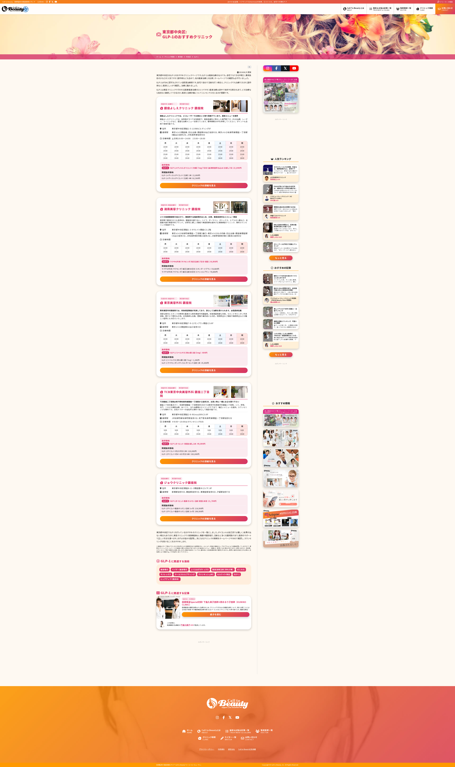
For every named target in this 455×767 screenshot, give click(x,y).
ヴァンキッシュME (206, 574)
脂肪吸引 (164, 569)
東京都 (180, 57)
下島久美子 (185, 624)
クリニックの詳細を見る (204, 185)
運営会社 (231, 749)
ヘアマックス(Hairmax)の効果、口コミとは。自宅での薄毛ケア (239, 2)
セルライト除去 (223, 574)
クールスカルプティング (185, 574)
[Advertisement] (203, 659)
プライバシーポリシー (206, 749)
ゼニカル (241, 569)
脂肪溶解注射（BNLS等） (223, 569)
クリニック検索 (169, 57)
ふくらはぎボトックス (200, 569)
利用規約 (221, 749)
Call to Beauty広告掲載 (247, 749)
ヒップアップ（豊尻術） (170, 579)
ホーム (158, 57)
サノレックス (166, 574)
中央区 (188, 57)
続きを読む (215, 614)
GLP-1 (237, 574)
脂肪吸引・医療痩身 (189, 599)
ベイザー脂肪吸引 (179, 569)
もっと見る (281, 257)
